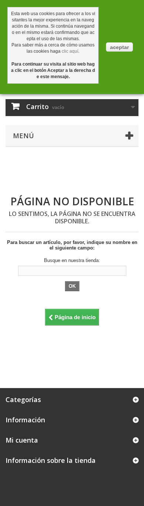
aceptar (119, 47)
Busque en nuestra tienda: (72, 260)
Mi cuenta (22, 440)
